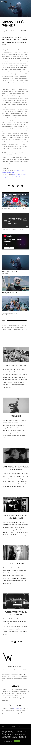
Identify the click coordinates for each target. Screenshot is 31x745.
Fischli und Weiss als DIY (16, 365)
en (2, 2)
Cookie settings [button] (7, 741)
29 (21, 642)
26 (12, 642)
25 (9, 642)
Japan (7, 329)
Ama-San (4, 325)
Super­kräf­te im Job (16, 564)
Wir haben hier (17, 708)
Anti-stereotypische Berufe (13, 325)
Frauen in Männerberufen (15, 327)
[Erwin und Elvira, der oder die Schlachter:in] (16, 462)
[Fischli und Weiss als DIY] (16, 362)
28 (18, 642)
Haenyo (4, 329)
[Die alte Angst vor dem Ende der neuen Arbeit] (16, 512)
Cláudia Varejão (23, 325)
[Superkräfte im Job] (16, 559)
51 (25, 642)
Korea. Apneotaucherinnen (15, 329)
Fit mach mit (16, 416)
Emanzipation (5, 327)
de (6, 2)
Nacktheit (24, 329)
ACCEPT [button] (17, 741)
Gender (23, 327)
